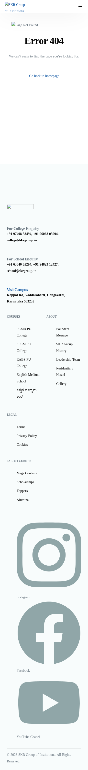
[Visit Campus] (9, 282)
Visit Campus (17, 290)
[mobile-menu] (78, 6)
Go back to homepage (44, 76)
